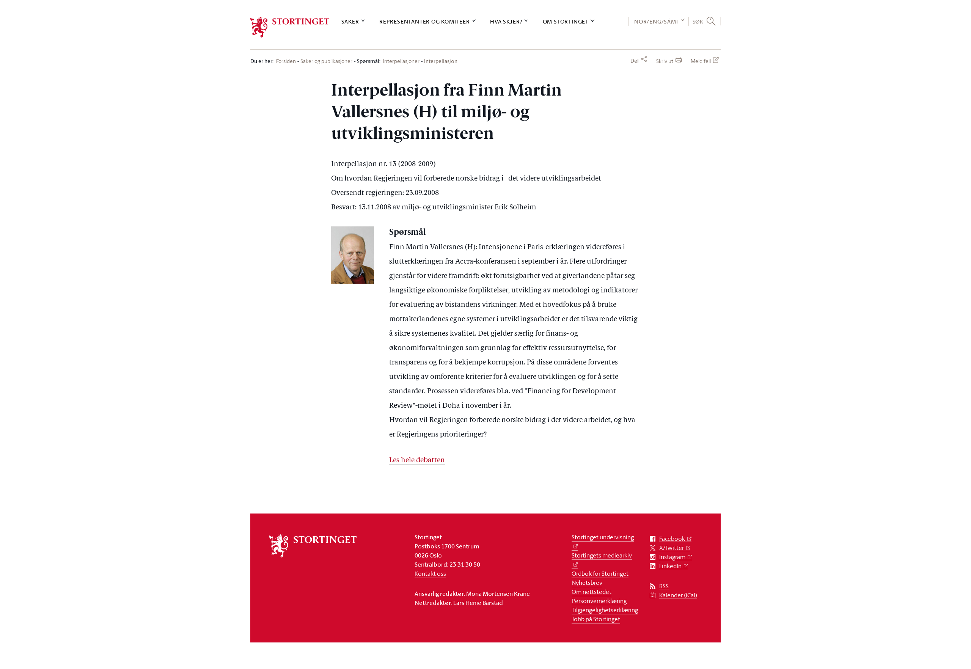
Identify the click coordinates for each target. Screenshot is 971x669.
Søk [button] (698, 21)
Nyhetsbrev (587, 582)
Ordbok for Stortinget (600, 573)
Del (634, 60)
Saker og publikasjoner (326, 61)
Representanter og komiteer (424, 21)
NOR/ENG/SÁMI (656, 21)
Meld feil (701, 60)
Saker (350, 21)
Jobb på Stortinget (596, 619)
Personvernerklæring (599, 601)
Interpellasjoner (401, 61)
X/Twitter (671, 548)
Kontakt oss (430, 573)
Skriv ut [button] (664, 60)
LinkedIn (670, 566)
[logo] (290, 27)
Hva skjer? (506, 21)
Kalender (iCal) (678, 595)
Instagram (672, 557)
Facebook (672, 539)
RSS (664, 586)
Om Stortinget (566, 21)
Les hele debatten (417, 460)
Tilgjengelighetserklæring (605, 610)
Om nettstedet (591, 591)
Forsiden (286, 61)
